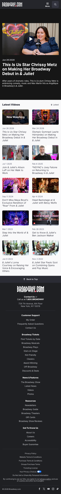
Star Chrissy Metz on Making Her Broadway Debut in (14, 136)
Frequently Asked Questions (30, 324)
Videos (30, 390)
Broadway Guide (30, 409)
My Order (30, 320)
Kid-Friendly (30, 355)
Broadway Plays (30, 347)
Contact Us (29, 296)
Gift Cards (30, 417)
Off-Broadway (30, 367)
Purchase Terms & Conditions (30, 461)
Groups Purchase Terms (30, 464)
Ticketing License (30, 468)
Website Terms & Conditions (31, 457)
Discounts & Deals (30, 371)
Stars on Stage (30, 351)
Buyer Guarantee (30, 444)
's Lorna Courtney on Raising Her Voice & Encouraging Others (15, 266)
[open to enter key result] (55, 4)
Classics (30, 359)
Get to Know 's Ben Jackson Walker (44, 234)
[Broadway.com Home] (12, 4)
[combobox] (54, 4)
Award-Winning (30, 363)
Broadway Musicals (30, 343)
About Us (30, 432)
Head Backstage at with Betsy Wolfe (44, 201)
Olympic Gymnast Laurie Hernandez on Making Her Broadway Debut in (45, 136)
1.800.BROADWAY (35, 299)
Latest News (30, 386)
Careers (30, 436)
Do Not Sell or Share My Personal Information (30, 475)
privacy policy (45, 479)
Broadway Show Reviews (30, 421)
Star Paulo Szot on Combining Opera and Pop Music (45, 265)
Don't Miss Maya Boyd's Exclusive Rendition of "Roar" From (15, 203)
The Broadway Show (30, 382)
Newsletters (30, 405)
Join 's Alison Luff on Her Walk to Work (13, 170)
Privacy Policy (30, 453)
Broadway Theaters (30, 413)
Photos (30, 394)
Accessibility (30, 440)
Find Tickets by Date (30, 339)
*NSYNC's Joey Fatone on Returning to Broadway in (44, 170)
